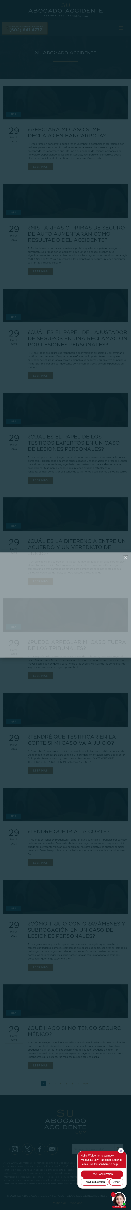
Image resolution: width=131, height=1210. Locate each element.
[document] (65, 605)
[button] (125, 558)
